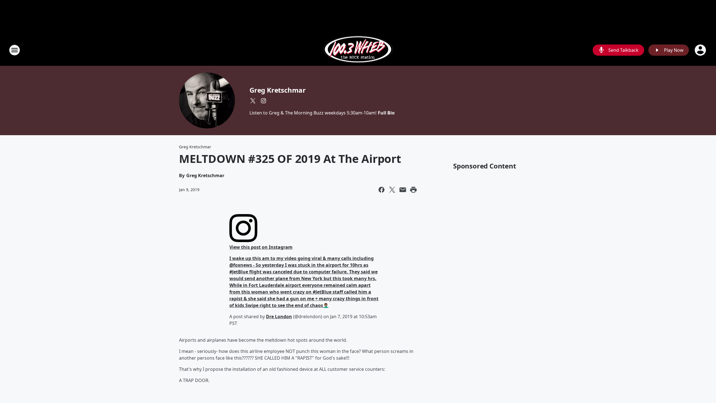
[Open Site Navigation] (14, 50)
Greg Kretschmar (277, 90)
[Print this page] (413, 190)
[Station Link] (358, 50)
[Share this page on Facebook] (381, 190)
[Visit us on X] (252, 100)
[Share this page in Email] (403, 190)
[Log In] (701, 50)
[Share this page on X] (392, 190)
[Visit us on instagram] (263, 100)
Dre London (279, 316)
